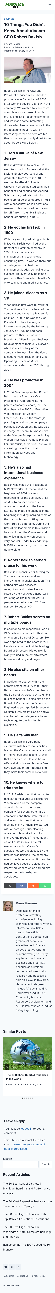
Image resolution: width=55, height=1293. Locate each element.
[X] (12, 1267)
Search (7, 1158)
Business (9, 19)
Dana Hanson (13, 44)
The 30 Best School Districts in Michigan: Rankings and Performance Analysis (26, 1188)
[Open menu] (49, 5)
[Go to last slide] (7, 1067)
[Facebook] (5, 1267)
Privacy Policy (38, 1276)
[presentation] (27, 1053)
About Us (9, 1276)
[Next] (48, 1067)
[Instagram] (18, 1267)
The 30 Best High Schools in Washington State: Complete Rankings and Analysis (27, 1231)
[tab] (22, 1098)
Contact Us (22, 1276)
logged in (26, 1128)
